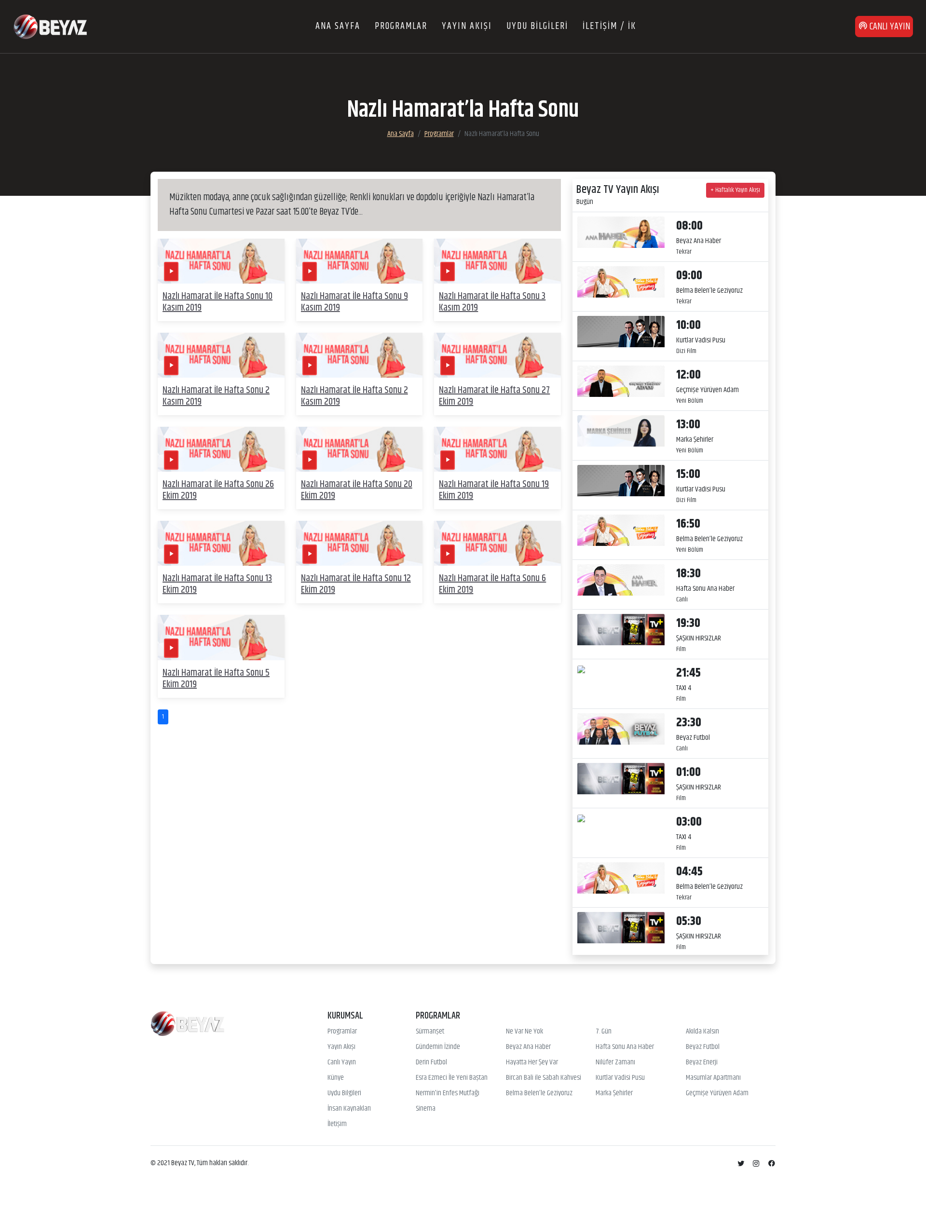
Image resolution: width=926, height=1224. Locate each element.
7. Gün (604, 1031)
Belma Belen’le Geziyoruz (539, 1093)
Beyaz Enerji (702, 1062)
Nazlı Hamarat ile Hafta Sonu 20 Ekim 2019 (356, 490)
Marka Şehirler (614, 1093)
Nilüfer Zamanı (615, 1062)
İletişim (337, 1124)
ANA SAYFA (337, 26)
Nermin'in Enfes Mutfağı (447, 1093)
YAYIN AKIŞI (467, 26)
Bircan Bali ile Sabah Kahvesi (543, 1078)
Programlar (439, 134)
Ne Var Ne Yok (524, 1031)
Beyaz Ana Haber (528, 1047)
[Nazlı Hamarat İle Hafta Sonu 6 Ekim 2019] (497, 543)
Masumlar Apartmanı (713, 1078)
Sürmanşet (430, 1031)
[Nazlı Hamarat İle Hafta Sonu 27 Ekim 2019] (497, 355)
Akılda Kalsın (702, 1031)
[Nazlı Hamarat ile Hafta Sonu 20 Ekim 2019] (359, 449)
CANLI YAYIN (889, 26)
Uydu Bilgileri (344, 1093)
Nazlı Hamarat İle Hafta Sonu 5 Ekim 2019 (216, 679)
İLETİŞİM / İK (609, 26)
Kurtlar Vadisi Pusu (620, 1078)
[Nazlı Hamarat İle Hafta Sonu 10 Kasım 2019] (221, 261)
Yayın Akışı (341, 1047)
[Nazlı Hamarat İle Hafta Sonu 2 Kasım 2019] (221, 355)
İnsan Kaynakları (349, 1109)
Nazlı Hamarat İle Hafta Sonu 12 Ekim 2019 (356, 584)
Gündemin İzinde (438, 1047)
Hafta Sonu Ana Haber (625, 1047)
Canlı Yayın (341, 1062)
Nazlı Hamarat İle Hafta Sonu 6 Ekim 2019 (492, 584)
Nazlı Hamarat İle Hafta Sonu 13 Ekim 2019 (217, 584)
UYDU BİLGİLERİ (537, 26)
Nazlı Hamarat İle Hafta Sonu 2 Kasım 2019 (216, 396)
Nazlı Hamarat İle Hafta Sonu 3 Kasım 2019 (492, 302)
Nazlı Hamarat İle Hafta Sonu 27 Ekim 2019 (494, 396)
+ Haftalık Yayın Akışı (735, 190)
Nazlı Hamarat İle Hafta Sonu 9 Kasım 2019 (354, 302)
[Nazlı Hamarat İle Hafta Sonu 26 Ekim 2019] (221, 449)
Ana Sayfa (400, 134)
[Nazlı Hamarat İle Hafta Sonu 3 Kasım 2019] (497, 261)
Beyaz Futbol (703, 1047)
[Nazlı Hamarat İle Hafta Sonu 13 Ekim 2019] (221, 543)
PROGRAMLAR (401, 26)
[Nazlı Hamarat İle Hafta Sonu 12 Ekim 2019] (359, 543)
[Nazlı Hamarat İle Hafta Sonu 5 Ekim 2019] (221, 637)
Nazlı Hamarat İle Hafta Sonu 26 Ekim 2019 (218, 490)
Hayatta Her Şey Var (532, 1062)
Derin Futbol (431, 1062)
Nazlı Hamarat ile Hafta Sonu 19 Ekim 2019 (494, 490)
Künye (335, 1078)
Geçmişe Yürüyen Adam (717, 1093)
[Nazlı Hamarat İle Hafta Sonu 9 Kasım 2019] (359, 261)
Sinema (426, 1109)
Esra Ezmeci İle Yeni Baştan (452, 1078)
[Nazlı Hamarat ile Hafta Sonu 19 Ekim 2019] (497, 449)
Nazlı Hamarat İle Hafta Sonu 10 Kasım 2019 (217, 302)
